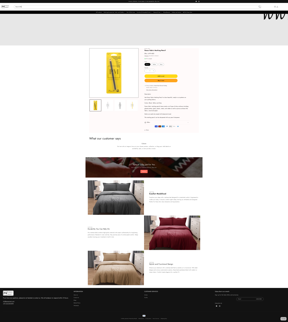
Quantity (146, 67)
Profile (146, 297)
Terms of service (156, 318)
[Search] (259, 6)
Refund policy (141, 318)
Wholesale (76, 305)
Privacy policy (148, 318)
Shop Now (144, 171)
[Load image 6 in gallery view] (132, 105)
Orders (146, 295)
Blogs (75, 300)
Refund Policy (77, 303)
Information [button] (78, 291)
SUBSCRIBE (259, 299)
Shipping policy (164, 318)
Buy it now (161, 80)
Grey (161, 64)
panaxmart (127, 318)
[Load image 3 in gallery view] (107, 105)
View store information (151, 90)
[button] (275, 6)
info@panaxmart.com (8, 301)
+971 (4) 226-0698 (8, 303)
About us (76, 295)
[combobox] (137, 6)
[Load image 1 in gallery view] (95, 105)
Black (147, 64)
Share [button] (147, 130)
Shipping (146, 55)
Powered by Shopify (133, 318)
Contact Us (76, 297)
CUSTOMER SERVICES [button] (151, 291)
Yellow (154, 64)
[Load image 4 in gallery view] (120, 105)
